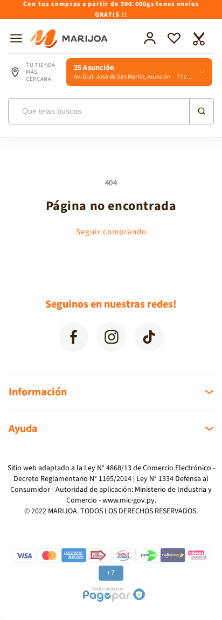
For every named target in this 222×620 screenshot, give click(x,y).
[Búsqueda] (201, 111)
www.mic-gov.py (128, 500)
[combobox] (111, 111)
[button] (16, 38)
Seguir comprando (111, 232)
